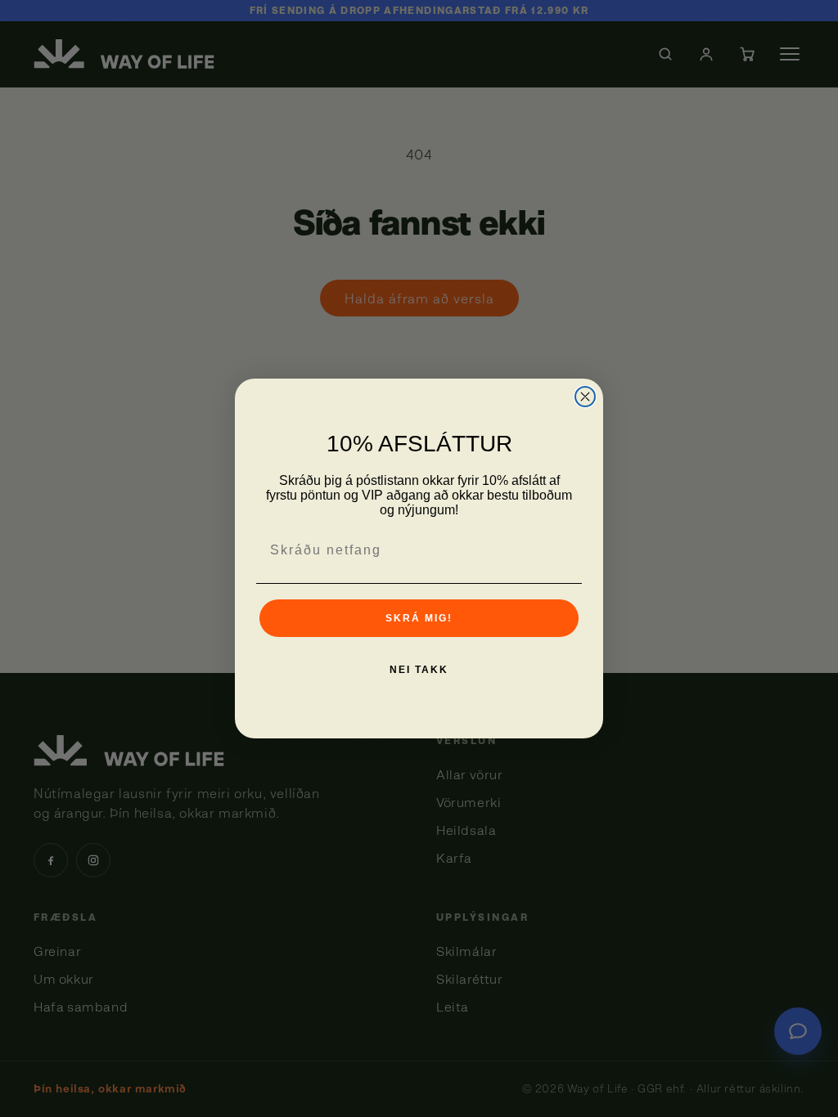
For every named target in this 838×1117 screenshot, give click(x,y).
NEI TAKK (419, 669)
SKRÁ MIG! (419, 618)
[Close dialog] (585, 396)
